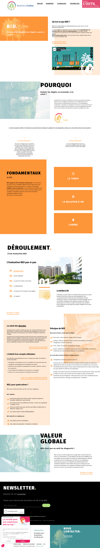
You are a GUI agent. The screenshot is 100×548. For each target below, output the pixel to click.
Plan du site (39, 544)
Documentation (49, 3)
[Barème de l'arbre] (20, 10)
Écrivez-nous (68, 535)
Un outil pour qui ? (61, 3)
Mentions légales (17, 544)
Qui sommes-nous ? (75, 3)
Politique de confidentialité (29, 544)
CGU (44, 544)
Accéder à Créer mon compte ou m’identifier (91, 4)
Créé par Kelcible (40, 546)
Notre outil (40, 3)
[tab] (22, 271)
